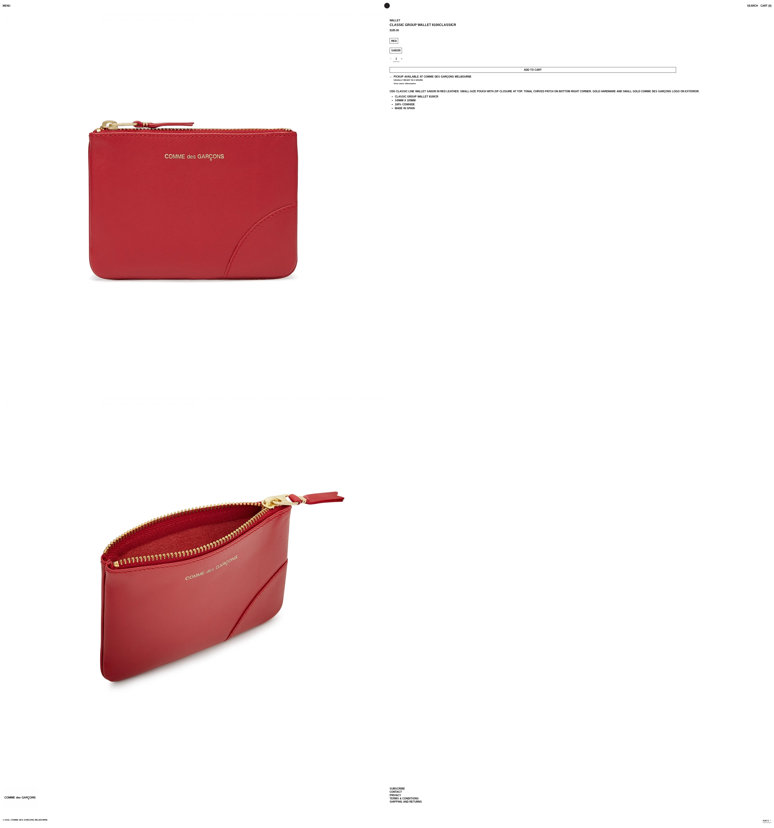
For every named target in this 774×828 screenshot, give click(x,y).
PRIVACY (395, 795)
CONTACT (396, 791)
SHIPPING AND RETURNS (406, 801)
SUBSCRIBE (397, 788)
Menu (6, 5)
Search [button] (752, 5)
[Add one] (401, 59)
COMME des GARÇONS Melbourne (29, 820)
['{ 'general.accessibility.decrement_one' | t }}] (390, 59)
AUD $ (766, 821)
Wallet (395, 20)
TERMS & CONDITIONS (404, 798)
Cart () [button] (765, 5)
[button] (193, 204)
